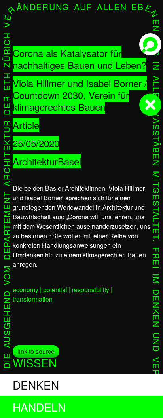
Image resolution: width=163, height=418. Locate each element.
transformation (33, 299)
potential (55, 289)
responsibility (90, 289)
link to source (36, 351)
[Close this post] (150, 105)
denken (36, 385)
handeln (39, 407)
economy (25, 289)
